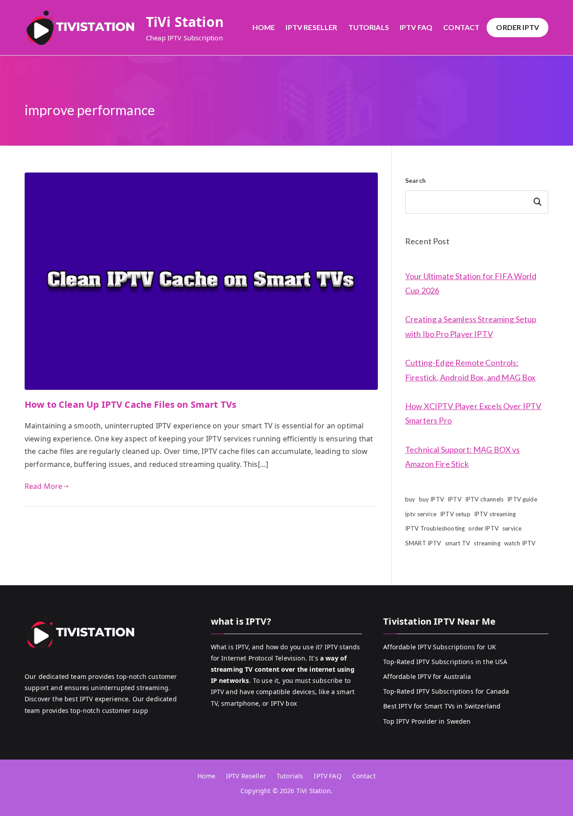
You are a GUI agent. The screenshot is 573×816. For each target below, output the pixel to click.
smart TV (457, 543)
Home (263, 27)
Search (415, 180)
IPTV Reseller (311, 27)
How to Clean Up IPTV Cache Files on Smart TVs (130, 404)
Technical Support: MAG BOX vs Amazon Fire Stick (462, 457)
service (512, 528)
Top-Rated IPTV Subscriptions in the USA (445, 661)
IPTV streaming (495, 514)
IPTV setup (455, 514)
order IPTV (483, 528)
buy (410, 499)
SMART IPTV (423, 543)
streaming (487, 543)
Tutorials (368, 27)
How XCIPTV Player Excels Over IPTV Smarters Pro (473, 413)
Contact (461, 27)
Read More (43, 486)
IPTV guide (522, 499)
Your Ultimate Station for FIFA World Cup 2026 (470, 283)
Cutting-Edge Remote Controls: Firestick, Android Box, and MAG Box (470, 370)
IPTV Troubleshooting (435, 528)
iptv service (420, 514)
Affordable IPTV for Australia (427, 676)
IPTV (455, 499)
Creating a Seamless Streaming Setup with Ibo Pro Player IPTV (471, 326)
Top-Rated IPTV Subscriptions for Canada (446, 691)
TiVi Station (185, 22)
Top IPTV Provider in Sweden (426, 721)
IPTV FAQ (416, 27)
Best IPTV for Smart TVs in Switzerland (441, 706)
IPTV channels (484, 499)
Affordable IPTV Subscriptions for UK (439, 647)
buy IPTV (431, 499)
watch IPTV (520, 543)
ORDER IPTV (517, 27)
